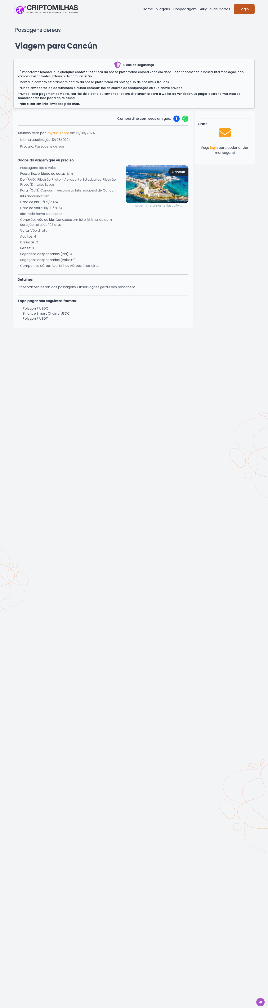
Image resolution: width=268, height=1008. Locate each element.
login (214, 147)
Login (244, 9)
